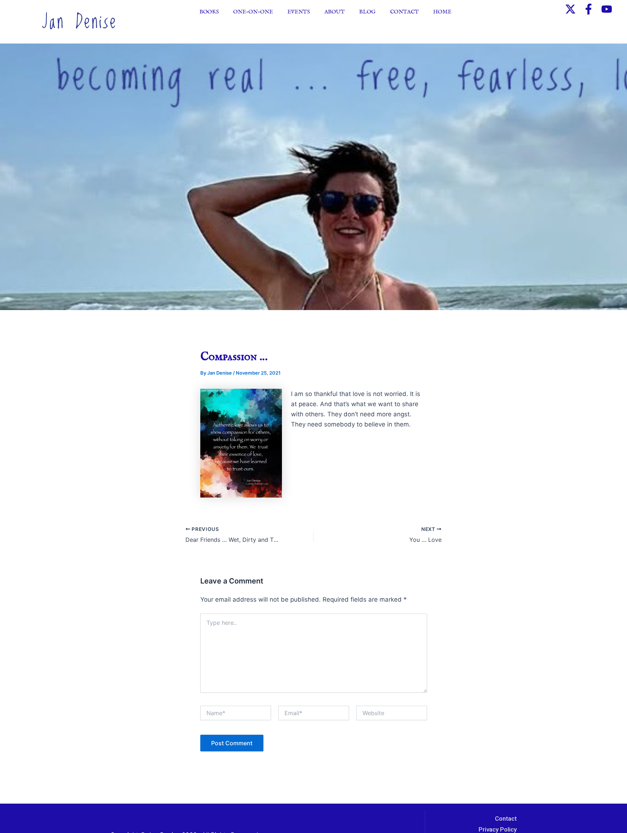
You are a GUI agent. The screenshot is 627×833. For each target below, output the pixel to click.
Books (209, 11)
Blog (367, 11)
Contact (404, 11)
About (334, 11)
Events (298, 11)
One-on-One (253, 11)
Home (442, 11)
